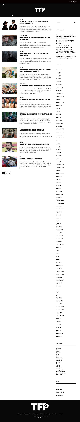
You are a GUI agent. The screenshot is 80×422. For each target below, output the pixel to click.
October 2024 (59, 135)
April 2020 (58, 295)
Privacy (61, 413)
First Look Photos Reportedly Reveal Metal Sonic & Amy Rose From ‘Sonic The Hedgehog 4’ (65, 42)
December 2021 (60, 235)
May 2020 (58, 292)
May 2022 (58, 221)
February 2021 (59, 265)
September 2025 (60, 102)
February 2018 (59, 333)
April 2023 (58, 188)
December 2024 (60, 129)
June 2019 (58, 324)
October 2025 (59, 99)
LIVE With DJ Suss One (45, 413)
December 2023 (60, 164)
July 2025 (58, 108)
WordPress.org (59, 395)
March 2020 (59, 298)
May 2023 (58, 185)
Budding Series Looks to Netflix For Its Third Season (32, 130)
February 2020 (59, 300)
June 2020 (58, 289)
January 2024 (59, 161)
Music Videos (59, 360)
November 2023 (60, 167)
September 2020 (60, 280)
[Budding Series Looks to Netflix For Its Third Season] (9, 133)
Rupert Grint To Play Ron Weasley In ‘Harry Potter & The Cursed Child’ (65, 46)
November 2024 (60, 132)
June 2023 (58, 182)
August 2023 (59, 176)
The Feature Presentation (23, 413)
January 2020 (59, 303)
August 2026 (59, 70)
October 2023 (59, 170)
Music (57, 355)
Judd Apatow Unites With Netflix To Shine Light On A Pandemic (34, 144)
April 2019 (58, 330)
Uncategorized (59, 369)
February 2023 (59, 194)
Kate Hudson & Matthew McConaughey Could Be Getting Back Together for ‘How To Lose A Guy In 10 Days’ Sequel (66, 56)
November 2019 (60, 309)
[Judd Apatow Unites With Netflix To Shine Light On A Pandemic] (9, 147)
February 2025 (59, 123)
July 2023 (58, 179)
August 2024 (59, 141)
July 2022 (58, 215)
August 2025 (59, 105)
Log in (57, 386)
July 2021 (58, 250)
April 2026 (58, 81)
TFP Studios (35, 413)
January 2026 (59, 90)
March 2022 (59, 226)
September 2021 (60, 244)
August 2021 (59, 247)
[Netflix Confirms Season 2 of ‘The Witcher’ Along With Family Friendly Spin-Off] (9, 56)
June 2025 (58, 111)
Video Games (59, 374)
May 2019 (58, 327)
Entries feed (59, 389)
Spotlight (58, 362)
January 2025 (59, 126)
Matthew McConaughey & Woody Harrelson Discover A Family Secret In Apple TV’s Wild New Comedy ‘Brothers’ (65, 51)
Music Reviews (59, 359)
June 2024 (58, 146)
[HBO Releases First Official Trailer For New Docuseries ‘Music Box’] (9, 88)
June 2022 (58, 218)
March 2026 (59, 84)
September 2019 (60, 315)
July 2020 (58, 286)
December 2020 (60, 271)
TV (20, 156)
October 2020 (59, 277)
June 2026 (58, 75)
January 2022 (59, 232)
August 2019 (59, 318)
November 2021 (60, 238)
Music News (59, 357)
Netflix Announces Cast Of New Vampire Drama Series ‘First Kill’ (35, 100)
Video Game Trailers (61, 373)
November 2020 (60, 274)
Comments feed (60, 392)
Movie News (59, 349)
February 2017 (59, 336)
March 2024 (59, 155)
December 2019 (60, 306)
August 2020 (59, 283)
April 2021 (58, 259)
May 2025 (58, 114)
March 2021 (59, 262)
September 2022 (60, 209)
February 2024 (59, 158)
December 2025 (60, 93)
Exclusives (58, 348)
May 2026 (58, 78)
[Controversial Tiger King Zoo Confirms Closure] (9, 161)
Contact (55, 413)
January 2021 (59, 268)
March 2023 (59, 191)
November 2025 (60, 96)
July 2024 (58, 144)
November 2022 (60, 203)
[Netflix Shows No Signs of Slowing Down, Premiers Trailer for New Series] (9, 117)
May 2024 (58, 149)
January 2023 (59, 197)
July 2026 (58, 72)
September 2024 (60, 138)
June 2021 (58, 253)
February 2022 (59, 229)
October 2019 (59, 312)
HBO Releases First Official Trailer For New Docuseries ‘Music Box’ (35, 85)
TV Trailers (22, 83)
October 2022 (59, 206)
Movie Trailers (23, 35)
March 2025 (59, 120)
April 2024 (58, 152)
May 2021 (58, 256)
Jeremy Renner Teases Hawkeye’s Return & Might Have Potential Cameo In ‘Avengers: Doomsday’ (66, 36)
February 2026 (59, 87)
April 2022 (58, 223)
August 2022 (59, 212)
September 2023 (60, 173)
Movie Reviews (59, 351)
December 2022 (60, 200)
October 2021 (59, 241)
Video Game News (60, 371)
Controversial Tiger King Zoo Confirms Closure (31, 158)
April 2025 (58, 117)
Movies (21, 142)
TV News (22, 19)
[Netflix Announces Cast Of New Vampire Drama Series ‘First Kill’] (9, 102)
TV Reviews (59, 366)
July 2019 (58, 321)
